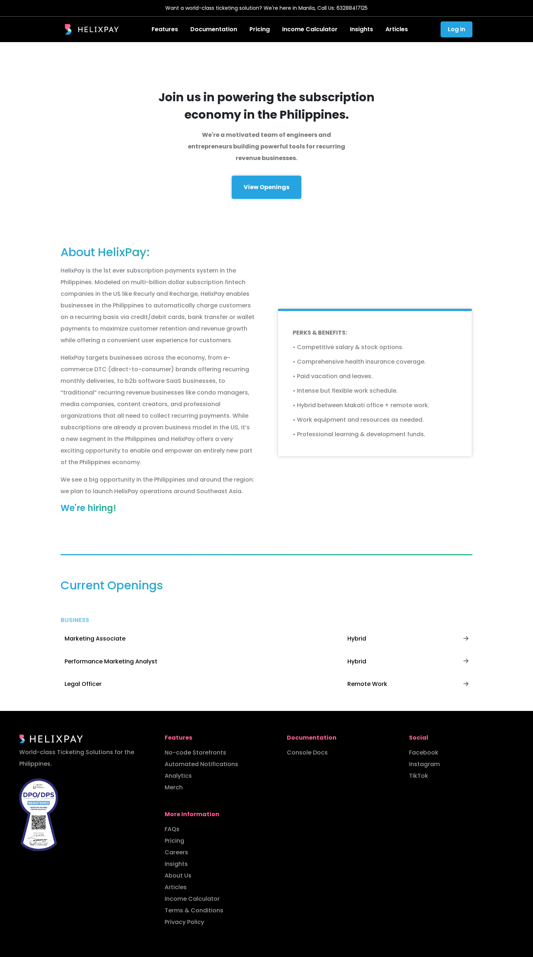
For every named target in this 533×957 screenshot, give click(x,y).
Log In (456, 29)
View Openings (266, 187)
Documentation (213, 29)
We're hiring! (88, 508)
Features (165, 29)
